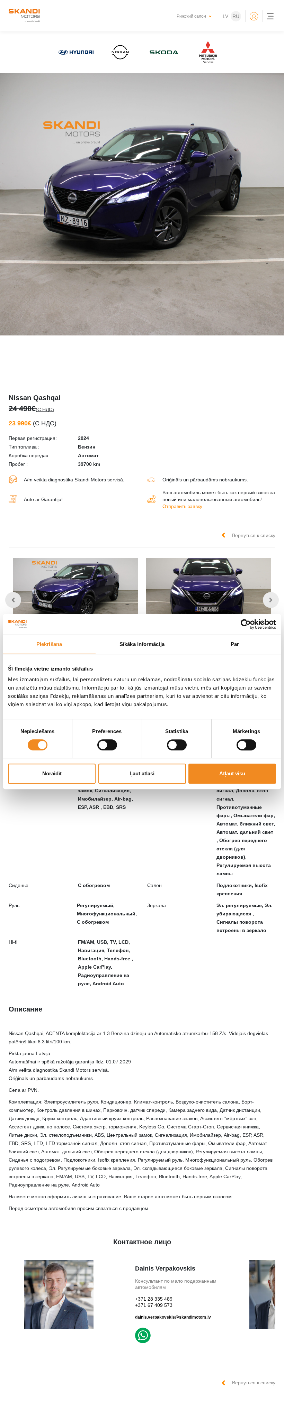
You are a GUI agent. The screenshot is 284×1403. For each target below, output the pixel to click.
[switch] (107, 744)
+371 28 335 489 (153, 1299)
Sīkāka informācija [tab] (142, 644)
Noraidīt (52, 773)
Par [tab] (235, 644)
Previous (13, 600)
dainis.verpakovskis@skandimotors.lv (173, 1317)
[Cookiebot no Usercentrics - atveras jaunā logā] (245, 624)
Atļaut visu (232, 773)
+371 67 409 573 (153, 1305)
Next (271, 600)
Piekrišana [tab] (49, 644)
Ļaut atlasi (142, 773)
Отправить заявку (182, 506)
